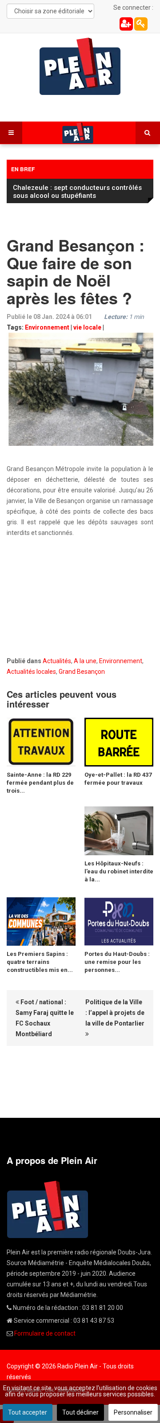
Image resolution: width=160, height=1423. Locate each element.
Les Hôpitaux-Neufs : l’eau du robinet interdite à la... (118, 871)
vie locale (87, 327)
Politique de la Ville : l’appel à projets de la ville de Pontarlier (114, 1012)
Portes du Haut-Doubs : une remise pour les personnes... (117, 962)
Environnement (47, 327)
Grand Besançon (82, 671)
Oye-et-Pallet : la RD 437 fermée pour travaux (118, 778)
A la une (85, 660)
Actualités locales (31, 671)
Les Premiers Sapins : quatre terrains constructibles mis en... (40, 962)
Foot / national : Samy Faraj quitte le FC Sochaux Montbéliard (45, 1018)
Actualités (57, 660)
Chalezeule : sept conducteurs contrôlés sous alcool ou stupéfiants (77, 192)
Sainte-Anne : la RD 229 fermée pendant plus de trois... (40, 782)
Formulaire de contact (45, 1333)
